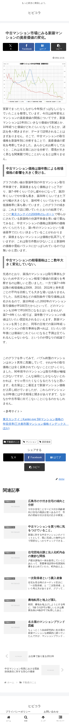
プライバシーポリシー (18, 711)
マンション (31, 442)
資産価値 (46, 442)
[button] (58, 47)
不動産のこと (13, 442)
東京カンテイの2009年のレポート (32, 214)
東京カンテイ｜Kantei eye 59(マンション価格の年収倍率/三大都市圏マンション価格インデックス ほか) (36, 424)
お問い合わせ (51, 711)
